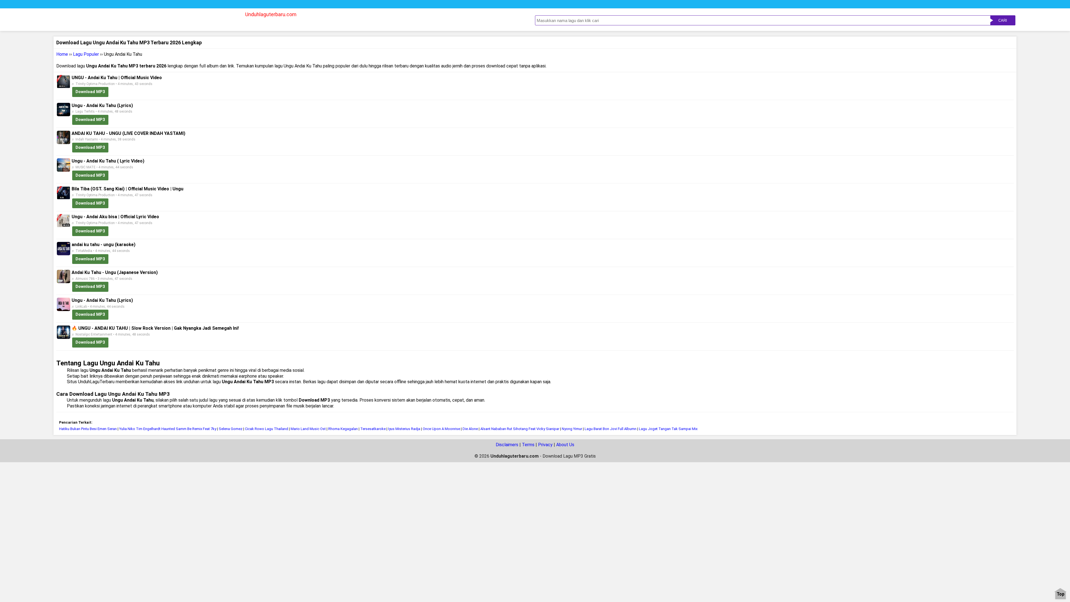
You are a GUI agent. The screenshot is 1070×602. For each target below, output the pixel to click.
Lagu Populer (86, 54)
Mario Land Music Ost (308, 429)
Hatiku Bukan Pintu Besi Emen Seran (88, 429)
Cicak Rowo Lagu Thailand (266, 429)
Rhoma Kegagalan (343, 429)
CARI (1002, 20)
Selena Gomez (231, 429)
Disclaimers (507, 444)
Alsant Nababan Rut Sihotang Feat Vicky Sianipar (519, 429)
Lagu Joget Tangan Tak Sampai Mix (668, 429)
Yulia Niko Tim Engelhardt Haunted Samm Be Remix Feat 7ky (167, 429)
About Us (565, 444)
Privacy (545, 444)
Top (1060, 594)
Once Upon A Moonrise (442, 429)
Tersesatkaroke (373, 429)
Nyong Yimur (572, 429)
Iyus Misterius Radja (404, 429)
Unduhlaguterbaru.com (270, 14)
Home (62, 54)
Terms (528, 444)
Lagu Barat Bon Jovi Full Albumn (610, 429)
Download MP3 (90, 91)
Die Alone (470, 429)
